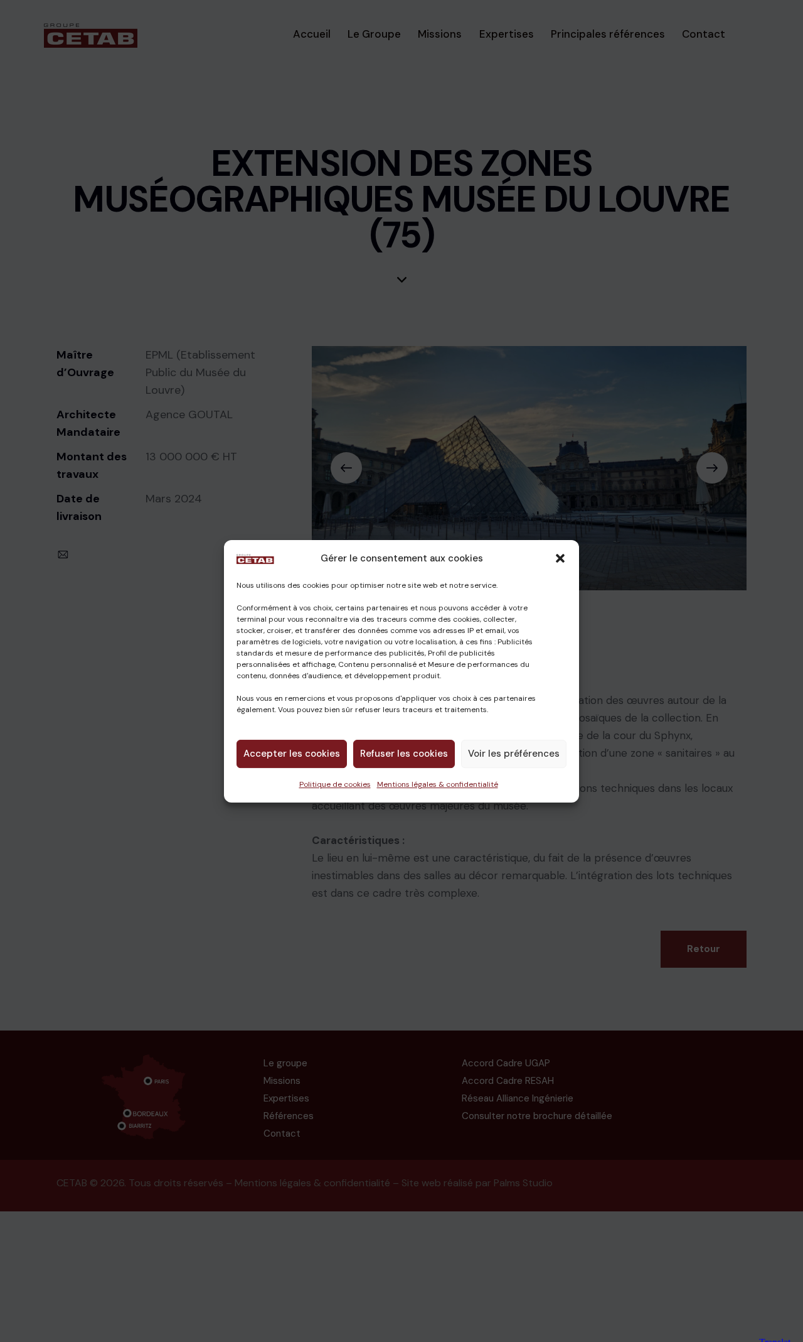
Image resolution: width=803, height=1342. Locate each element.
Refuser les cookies (404, 753)
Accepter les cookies (291, 753)
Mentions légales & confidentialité (437, 784)
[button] (560, 558)
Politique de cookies (335, 784)
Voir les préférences (514, 753)
